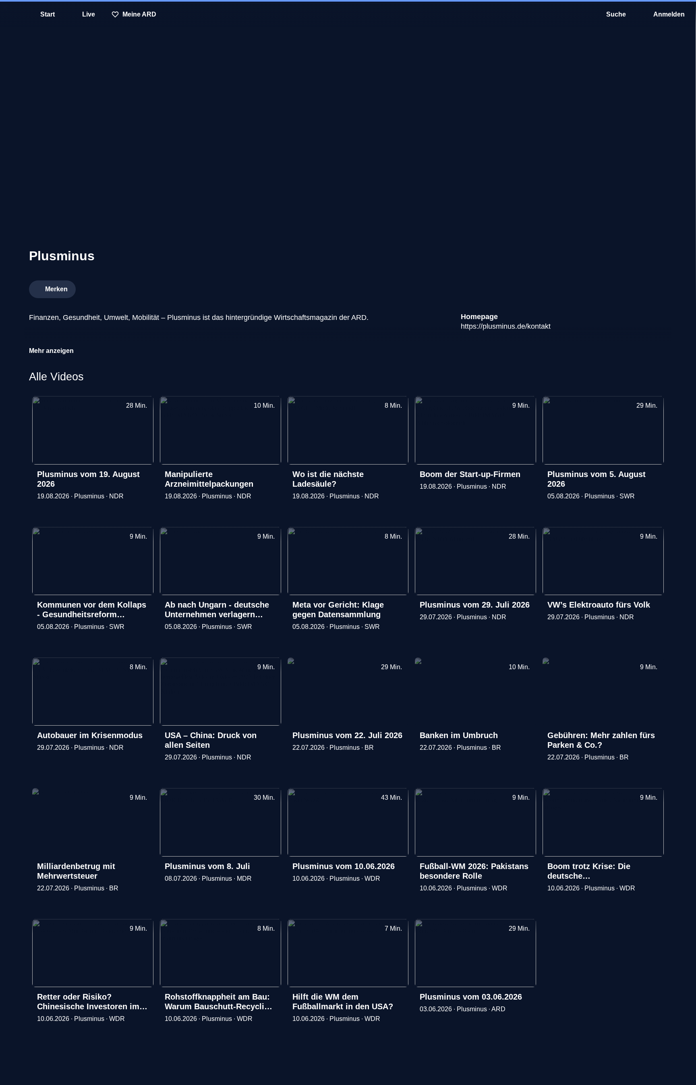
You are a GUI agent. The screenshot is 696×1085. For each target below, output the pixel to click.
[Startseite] (348, 14)
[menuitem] (12, 14)
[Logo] (606, 287)
